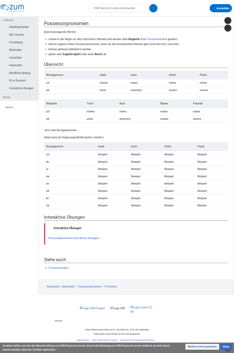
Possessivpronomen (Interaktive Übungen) (73, 238)
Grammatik (68, 286)
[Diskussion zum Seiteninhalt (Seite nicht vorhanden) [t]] (227, 20)
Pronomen (111, 286)
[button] (202, 347)
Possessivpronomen (89, 286)
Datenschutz (83, 340)
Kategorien (53, 286)
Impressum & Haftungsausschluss (137, 340)
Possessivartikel (157, 39)
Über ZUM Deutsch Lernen (105, 340)
